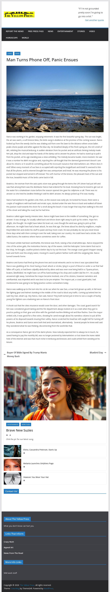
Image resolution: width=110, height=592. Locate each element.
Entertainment (65, 31)
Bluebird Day (96, 352)
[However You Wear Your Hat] (12, 478)
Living (10, 53)
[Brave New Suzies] (55, 393)
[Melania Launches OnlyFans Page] (12, 465)
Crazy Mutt (9, 542)
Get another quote (94, 20)
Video (92, 31)
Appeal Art (8, 547)
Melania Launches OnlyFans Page (38, 463)
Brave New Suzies (19, 430)
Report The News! (15, 31)
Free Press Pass (36, 31)
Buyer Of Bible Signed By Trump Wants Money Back (27, 354)
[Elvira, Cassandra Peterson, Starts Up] (12, 451)
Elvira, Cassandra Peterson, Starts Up (40, 449)
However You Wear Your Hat (36, 477)
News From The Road (13, 553)
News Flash (26, 424)
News (50, 31)
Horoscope (12, 37)
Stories (81, 31)
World (25, 37)
